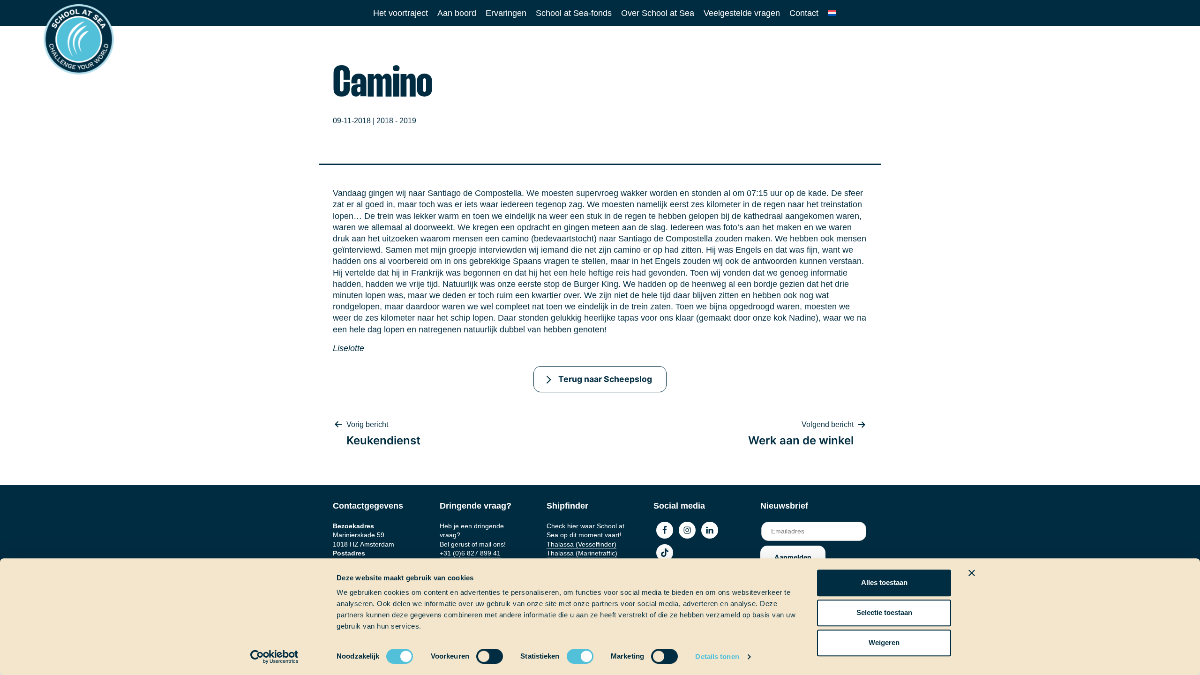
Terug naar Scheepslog (605, 379)
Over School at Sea (657, 13)
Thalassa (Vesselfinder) (581, 544)
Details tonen (717, 656)
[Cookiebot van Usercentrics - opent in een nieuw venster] (274, 657)
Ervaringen (506, 13)
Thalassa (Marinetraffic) (582, 553)
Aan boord (456, 13)
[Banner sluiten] (971, 573)
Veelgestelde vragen (742, 13)
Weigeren (884, 642)
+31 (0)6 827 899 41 (470, 553)
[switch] (480, 653)
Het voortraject (400, 13)
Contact (803, 13)
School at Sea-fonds (574, 13)
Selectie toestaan (884, 612)
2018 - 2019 (396, 121)
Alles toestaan (884, 582)
